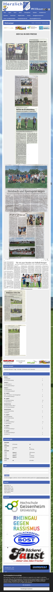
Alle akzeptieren (26, 585)
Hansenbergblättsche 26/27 (35, 18)
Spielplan (35, 12)
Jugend (9, 12)
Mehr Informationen (27, 582)
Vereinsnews (12, 15)
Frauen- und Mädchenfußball (9, 18)
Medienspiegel (45, 23)
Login (6, 571)
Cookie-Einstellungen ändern (42, 477)
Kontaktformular (42, 12)
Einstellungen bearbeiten (26, 588)
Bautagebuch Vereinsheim (38, 15)
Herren (15, 12)
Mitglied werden (21, 15)
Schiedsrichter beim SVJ (22, 18)
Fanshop (28, 15)
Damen (20, 12)
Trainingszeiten (27, 12)
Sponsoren (6, 15)
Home (5, 12)
